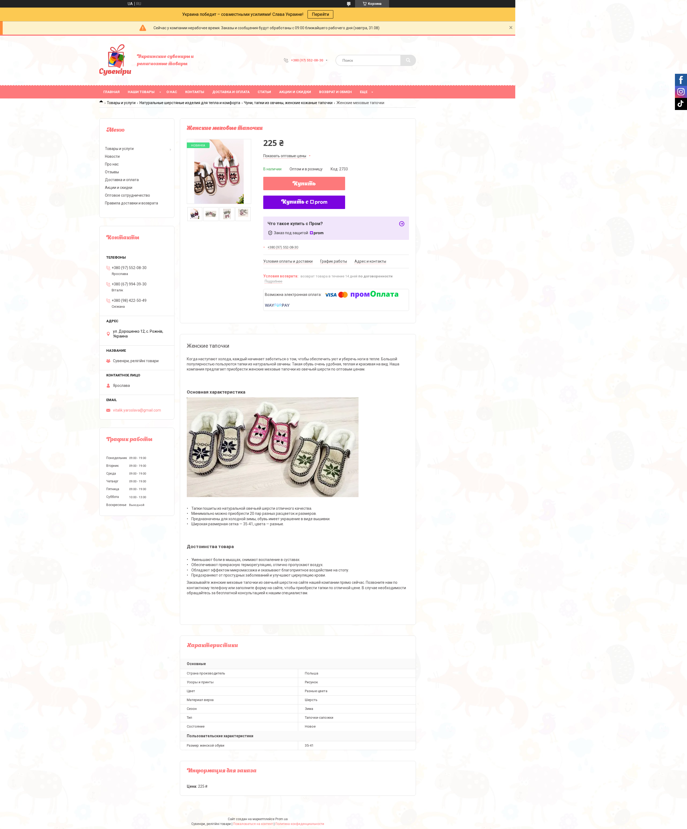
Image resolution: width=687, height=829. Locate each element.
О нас (171, 92)
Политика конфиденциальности (299, 824)
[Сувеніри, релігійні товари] (115, 60)
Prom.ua (281, 819)
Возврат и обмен (335, 92)
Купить (304, 184)
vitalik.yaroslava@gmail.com (137, 410)
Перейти (320, 14)
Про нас (112, 164)
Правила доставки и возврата (131, 203)
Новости (112, 156)
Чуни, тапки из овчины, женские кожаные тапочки (288, 103)
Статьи (264, 92)
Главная (111, 92)
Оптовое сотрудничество (127, 195)
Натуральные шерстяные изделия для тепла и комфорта (190, 103)
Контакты (194, 92)
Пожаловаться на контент (253, 824)
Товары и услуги (121, 103)
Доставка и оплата (231, 92)
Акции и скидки (295, 92)
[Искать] (408, 60)
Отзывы (112, 172)
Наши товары (141, 92)
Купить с (295, 202)
